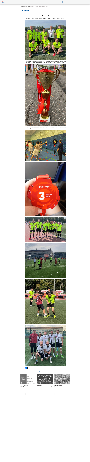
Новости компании (24, 385)
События (29, 6)
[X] (27, 368)
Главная (21, 6)
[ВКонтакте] (26, 368)
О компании (25, 6)
